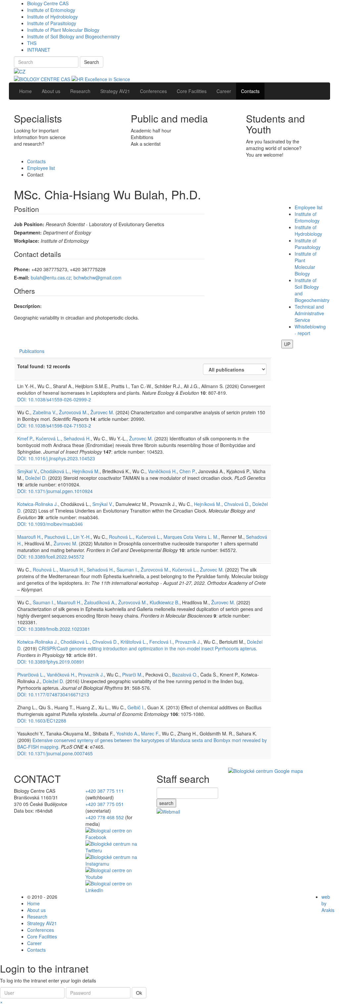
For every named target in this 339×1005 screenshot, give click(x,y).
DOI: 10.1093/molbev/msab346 (50, 524)
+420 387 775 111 (104, 790)
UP (287, 344)
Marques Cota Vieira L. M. (191, 536)
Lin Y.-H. (82, 536)
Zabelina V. (44, 412)
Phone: (22, 269)
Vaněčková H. (162, 471)
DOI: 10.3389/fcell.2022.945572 (50, 556)
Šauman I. (127, 569)
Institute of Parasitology (51, 23)
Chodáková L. (55, 471)
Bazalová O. (185, 674)
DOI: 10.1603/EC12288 (41, 720)
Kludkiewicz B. (164, 602)
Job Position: (29, 224)
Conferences (40, 930)
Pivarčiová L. (30, 674)
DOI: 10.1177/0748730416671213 (53, 694)
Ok (139, 992)
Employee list (41, 168)
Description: (28, 306)
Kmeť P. (25, 438)
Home (33, 903)
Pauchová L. (57, 536)
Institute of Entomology (51, 10)
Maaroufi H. (29, 536)
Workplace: (26, 240)
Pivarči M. (132, 674)
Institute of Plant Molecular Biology (63, 29)
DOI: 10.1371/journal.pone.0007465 (55, 753)
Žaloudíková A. (100, 602)
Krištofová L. (134, 641)
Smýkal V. (27, 471)
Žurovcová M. (73, 412)
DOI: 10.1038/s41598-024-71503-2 (54, 425)
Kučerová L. (48, 438)
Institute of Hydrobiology (52, 16)
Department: (28, 232)
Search (91, 62)
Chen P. (187, 471)
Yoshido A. (127, 733)
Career (34, 943)
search (166, 803)
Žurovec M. (102, 412)
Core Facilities (42, 936)
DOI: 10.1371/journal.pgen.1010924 (55, 491)
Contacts (36, 161)
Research (37, 916)
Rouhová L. (121, 536)
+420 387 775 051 (104, 804)
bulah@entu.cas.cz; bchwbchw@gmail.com (76, 277)
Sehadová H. (77, 438)
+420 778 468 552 (104, 817)
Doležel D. (36, 478)
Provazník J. (188, 641)
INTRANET (38, 49)
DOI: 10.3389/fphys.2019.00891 (50, 661)
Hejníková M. (86, 471)
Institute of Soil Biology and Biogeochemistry (73, 36)
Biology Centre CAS (48, 3)
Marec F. (150, 733)
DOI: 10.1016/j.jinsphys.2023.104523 (56, 458)
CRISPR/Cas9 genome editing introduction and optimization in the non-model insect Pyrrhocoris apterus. (147, 648)
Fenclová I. (160, 641)
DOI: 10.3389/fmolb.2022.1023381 (53, 629)
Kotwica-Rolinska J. (37, 504)
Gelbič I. (136, 707)
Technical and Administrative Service (309, 313)
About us (36, 910)
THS (31, 43)
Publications (31, 351)
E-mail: (21, 277)
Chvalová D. (237, 504)
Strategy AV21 (42, 923)
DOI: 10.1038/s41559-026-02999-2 (54, 399)
